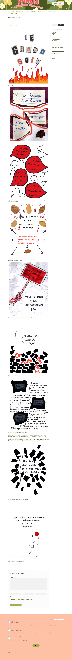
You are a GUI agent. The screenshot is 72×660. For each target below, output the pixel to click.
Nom (11, 591)
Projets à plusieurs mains (56, 39)
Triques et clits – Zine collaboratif (57, 47)
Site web (37, 591)
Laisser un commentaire (23, 23)
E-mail (24, 591)
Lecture (20, 7)
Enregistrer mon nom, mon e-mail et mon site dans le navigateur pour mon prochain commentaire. (29, 596)
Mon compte (27, 7)
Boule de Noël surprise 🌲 (16, 628)
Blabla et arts (54, 32)
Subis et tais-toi (45, 565)
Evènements (54, 33)
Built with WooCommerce (12, 653)
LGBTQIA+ (53, 38)
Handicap (13, 17)
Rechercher (54, 22)
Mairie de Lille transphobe (14, 565)
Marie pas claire (54, 56)
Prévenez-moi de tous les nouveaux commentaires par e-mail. (22, 599)
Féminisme (53, 58)
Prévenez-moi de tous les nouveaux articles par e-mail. (21, 601)
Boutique (14, 7)
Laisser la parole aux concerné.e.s (57, 53)
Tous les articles (21, 561)
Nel (17, 23)
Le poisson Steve (14, 621)
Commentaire (13, 577)
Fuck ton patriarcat (15, 636)
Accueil (9, 7)
